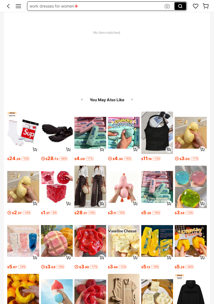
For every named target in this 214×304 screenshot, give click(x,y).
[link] (196, 6)
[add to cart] (34, 149)
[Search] (180, 6)
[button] (8, 6)
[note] (25, 158)
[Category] (18, 6)
